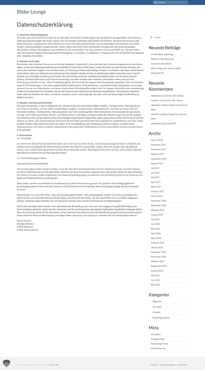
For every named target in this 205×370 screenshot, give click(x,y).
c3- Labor (157, 307)
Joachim (155, 100)
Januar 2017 (157, 196)
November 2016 (158, 205)
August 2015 (157, 270)
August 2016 (157, 215)
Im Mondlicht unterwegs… (163, 54)
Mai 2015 (155, 284)
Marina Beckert (31, 230)
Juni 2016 (155, 224)
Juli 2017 (155, 168)
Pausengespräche (161, 317)
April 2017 (156, 182)
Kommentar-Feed (159, 343)
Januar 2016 (157, 247)
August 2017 (157, 163)
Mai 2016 (155, 229)
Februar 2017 (157, 191)
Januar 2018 (157, 140)
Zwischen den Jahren (161, 63)
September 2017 (159, 159)
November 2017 (158, 149)
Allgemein (157, 301)
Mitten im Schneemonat (162, 59)
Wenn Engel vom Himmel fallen (166, 68)
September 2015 (159, 266)
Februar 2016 (157, 243)
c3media (156, 312)
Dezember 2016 (158, 201)
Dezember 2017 (158, 145)
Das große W (157, 73)
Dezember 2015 (158, 252)
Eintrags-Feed (157, 339)
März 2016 (156, 238)
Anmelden (156, 334)
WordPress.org (158, 348)
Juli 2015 (155, 275)
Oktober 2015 (157, 261)
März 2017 (156, 187)
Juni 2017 (155, 173)
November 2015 (158, 256)
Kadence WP (53, 365)
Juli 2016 (155, 219)
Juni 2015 (155, 280)
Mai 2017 (155, 177)
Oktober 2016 (157, 210)
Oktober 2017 (157, 154)
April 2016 (156, 233)
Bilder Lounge (31, 12)
